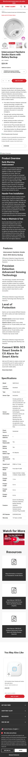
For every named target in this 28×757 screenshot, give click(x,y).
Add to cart (19, 80)
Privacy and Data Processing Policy (15, 739)
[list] (14, 29)
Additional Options (6, 67)
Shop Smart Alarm (7, 370)
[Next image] (23, 29)
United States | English (11, 729)
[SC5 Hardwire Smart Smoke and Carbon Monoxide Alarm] (14, 669)
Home (3, 11)
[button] (21, 6)
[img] (5, 45)
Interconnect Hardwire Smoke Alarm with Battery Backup (14, 12)
